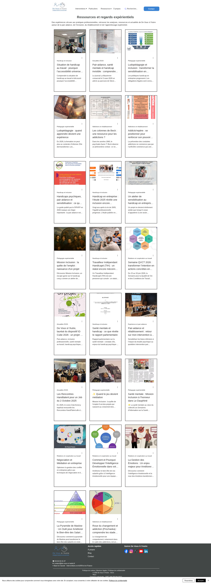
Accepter (201, 580)
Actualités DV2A (98, 61)
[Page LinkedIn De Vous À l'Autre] (146, 551)
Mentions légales (101, 570)
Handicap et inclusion (64, 61)
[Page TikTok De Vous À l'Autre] (136, 551)
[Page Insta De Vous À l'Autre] (131, 551)
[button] (80, 9)
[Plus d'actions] (82, 58)
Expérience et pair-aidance (137, 324)
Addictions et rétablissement (102, 126)
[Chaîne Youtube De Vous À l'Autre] (141, 551)
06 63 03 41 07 (60, 561)
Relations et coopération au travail (140, 258)
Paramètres (189, 580)
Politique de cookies (88, 570)
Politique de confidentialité (116, 570)
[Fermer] (208, 580)
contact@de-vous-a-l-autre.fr (64, 563)
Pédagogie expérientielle (136, 61)
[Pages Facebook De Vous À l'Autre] (126, 551)
